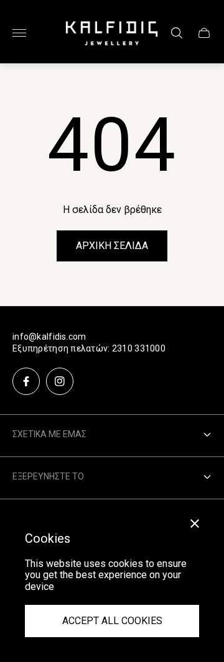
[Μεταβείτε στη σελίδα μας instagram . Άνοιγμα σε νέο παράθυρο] (59, 381)
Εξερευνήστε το (48, 476)
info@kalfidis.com (49, 337)
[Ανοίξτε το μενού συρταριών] (19, 33)
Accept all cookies (112, 621)
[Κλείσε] (194, 523)
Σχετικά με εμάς (49, 434)
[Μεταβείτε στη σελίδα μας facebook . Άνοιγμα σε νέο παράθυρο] (26, 381)
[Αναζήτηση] (176, 33)
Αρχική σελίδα (112, 246)
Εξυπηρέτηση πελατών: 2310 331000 (89, 348)
